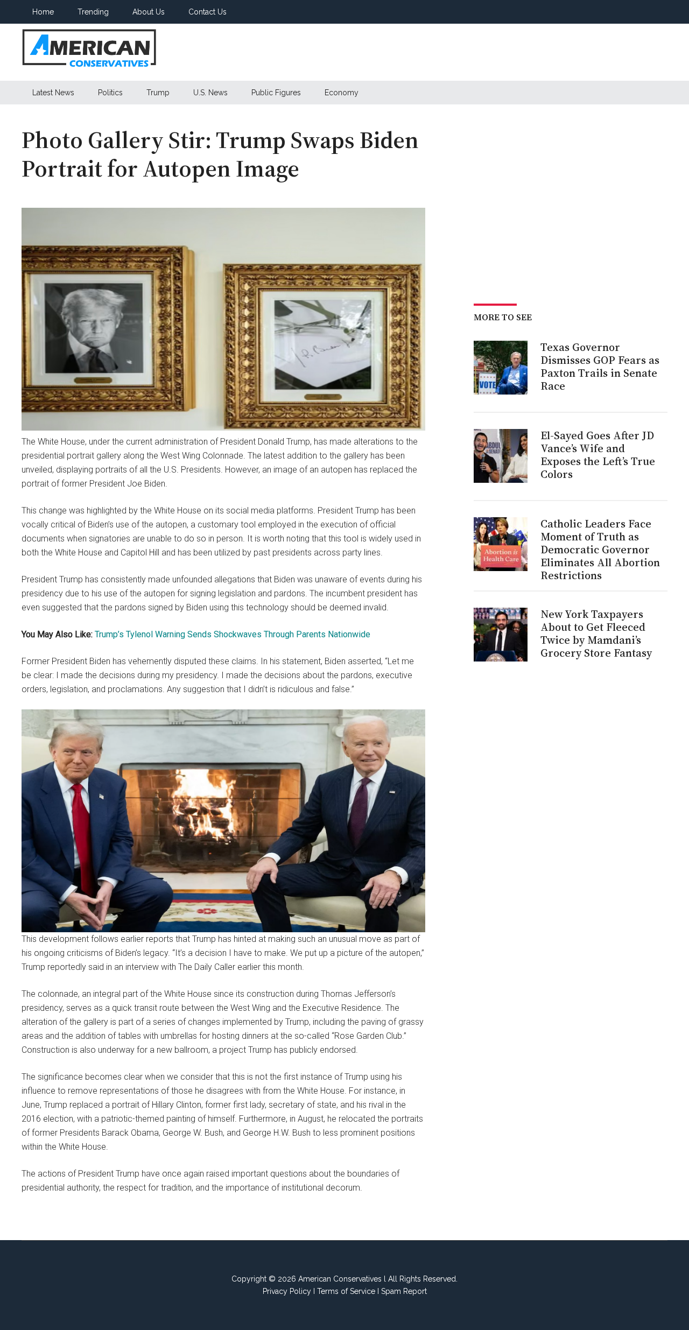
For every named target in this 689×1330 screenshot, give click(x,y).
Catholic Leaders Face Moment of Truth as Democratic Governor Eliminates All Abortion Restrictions (600, 549)
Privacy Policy (287, 1291)
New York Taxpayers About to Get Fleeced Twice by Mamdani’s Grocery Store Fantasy (596, 633)
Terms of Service (346, 1291)
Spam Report (404, 1291)
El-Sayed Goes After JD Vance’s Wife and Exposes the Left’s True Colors (597, 455)
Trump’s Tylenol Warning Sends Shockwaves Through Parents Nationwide (232, 634)
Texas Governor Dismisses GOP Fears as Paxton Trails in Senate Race (599, 366)
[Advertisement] (471, 52)
